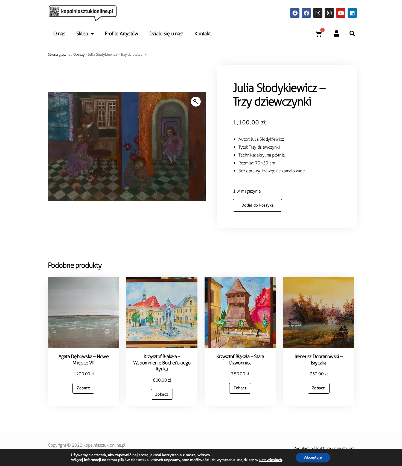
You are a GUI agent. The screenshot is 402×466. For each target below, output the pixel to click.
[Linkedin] (352, 12)
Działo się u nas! (166, 34)
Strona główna (59, 54)
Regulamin (303, 448)
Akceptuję (313, 457)
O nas (59, 34)
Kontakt (202, 34)
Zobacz (83, 388)
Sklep (82, 34)
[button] (352, 33)
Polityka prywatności (335, 448)
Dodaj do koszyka (257, 205)
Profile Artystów (121, 34)
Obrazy (79, 54)
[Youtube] (340, 12)
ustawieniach (270, 460)
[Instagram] (317, 12)
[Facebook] (294, 12)
